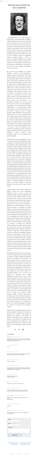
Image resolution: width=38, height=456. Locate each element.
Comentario (10, 427)
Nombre (9, 419)
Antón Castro (6, 1)
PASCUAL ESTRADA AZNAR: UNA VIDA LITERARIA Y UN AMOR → (25, 444)
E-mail (12, 423)
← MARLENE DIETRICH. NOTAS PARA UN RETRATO (12, 444)
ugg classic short (9, 336)
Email (23, 330)
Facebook (15, 330)
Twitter (19, 330)
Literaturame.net (9, 410)
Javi (7, 381)
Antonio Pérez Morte (10, 395)
